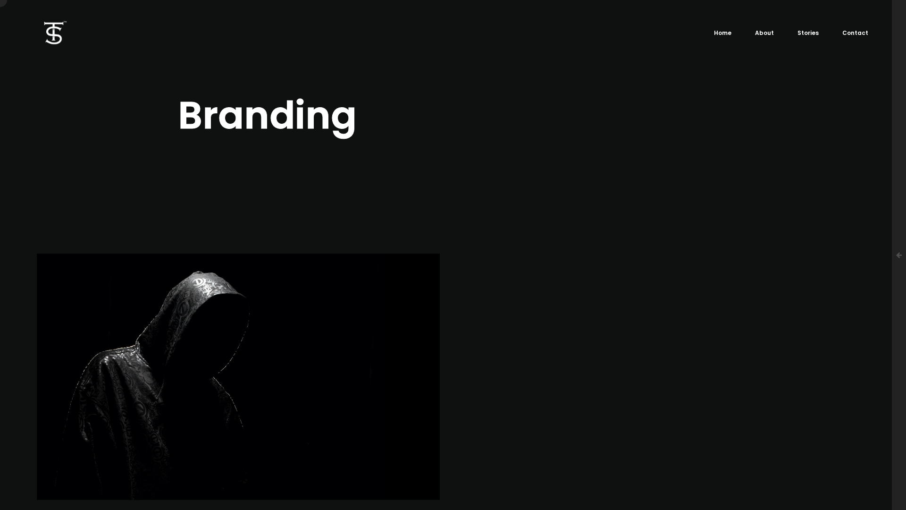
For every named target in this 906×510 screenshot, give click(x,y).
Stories (808, 33)
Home (722, 33)
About (764, 33)
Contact (855, 33)
